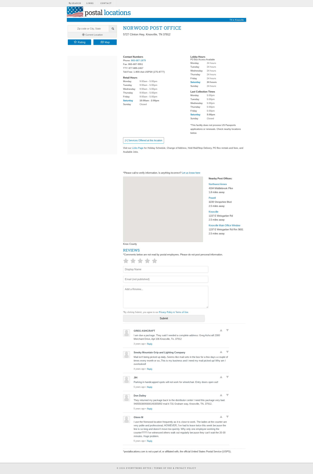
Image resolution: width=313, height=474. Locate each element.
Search (76, 3)
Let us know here (191, 173)
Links (90, 3)
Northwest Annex (218, 184)
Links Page (137, 148)
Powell (212, 198)
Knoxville (213, 211)
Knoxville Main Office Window (224, 225)
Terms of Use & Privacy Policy (175, 468)
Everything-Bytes (138, 468)
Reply (149, 344)
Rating (81, 42)
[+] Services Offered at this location (143, 140)
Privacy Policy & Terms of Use (173, 312)
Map (107, 42)
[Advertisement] (182, 46)
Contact (106, 3)
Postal (107, 12)
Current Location (94, 34)
